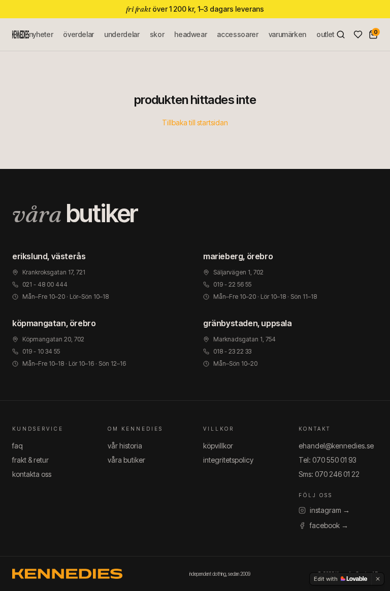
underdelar (122, 34)
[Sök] (340, 34)
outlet (325, 34)
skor (157, 34)
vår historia (125, 445)
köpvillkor (218, 445)
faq (17, 445)
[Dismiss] (378, 579)
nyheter (41, 34)
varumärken (288, 34)
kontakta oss (31, 474)
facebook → (329, 525)
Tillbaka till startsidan (195, 122)
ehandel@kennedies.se (336, 445)
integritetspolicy (228, 460)
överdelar (78, 34)
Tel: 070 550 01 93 (327, 460)
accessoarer (237, 34)
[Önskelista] (358, 34)
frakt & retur (30, 460)
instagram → (330, 510)
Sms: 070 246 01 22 (329, 474)
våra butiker (126, 460)
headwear (190, 34)
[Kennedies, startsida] (20, 34)
